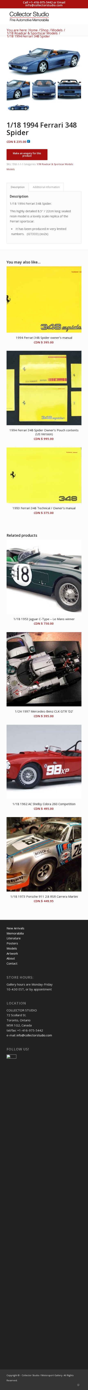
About (11, 958)
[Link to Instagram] (78, 1385)
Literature (14, 938)
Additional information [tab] (46, 187)
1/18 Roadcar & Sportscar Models (55, 164)
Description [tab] (18, 187)
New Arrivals (15, 928)
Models (11, 169)
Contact (12, 963)
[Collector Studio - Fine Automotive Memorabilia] (36, 16)
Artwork (12, 953)
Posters (12, 943)
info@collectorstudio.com (44, 5)
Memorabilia (15, 933)
